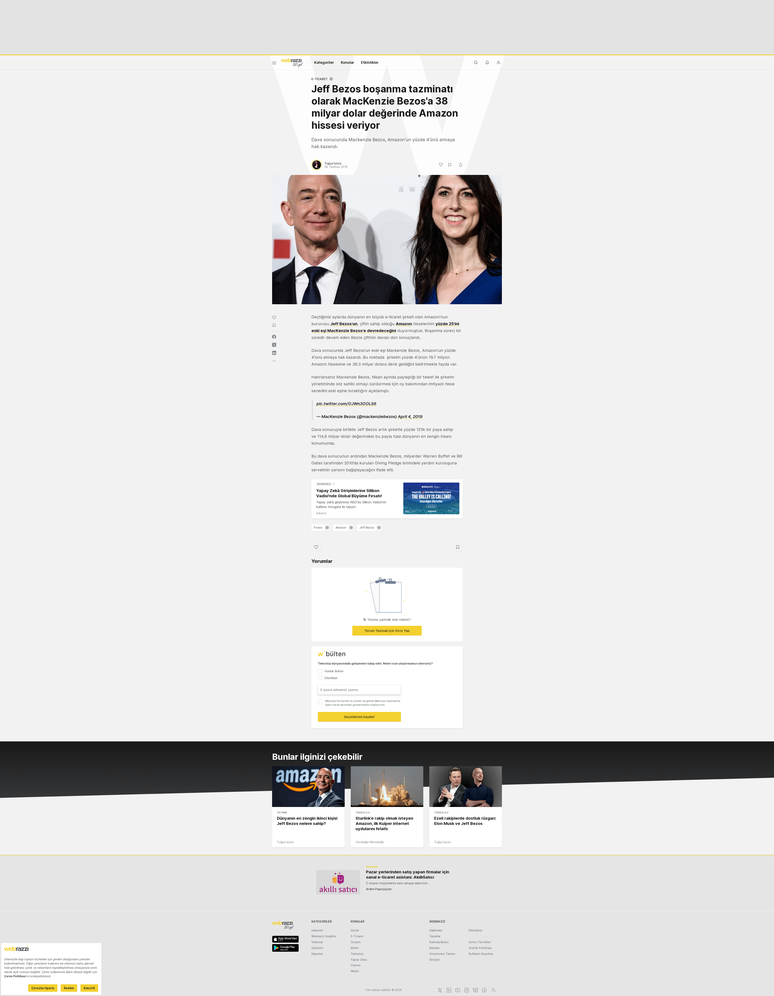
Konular (347, 62)
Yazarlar (434, 936)
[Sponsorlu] (431, 498)
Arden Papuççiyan (379, 889)
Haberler (317, 930)
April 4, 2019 (410, 416)
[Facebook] (484, 989)
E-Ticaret (319, 79)
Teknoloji (363, 812)
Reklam (434, 948)
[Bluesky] (475, 989)
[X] (439, 989)
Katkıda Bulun (438, 942)
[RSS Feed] (492, 989)
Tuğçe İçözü (285, 842)
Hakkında (435, 930)
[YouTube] (457, 989)
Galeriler (317, 948)
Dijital (355, 930)
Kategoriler (324, 62)
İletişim (434, 959)
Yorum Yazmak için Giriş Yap (387, 631)
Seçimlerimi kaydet (359, 717)
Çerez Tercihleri (480, 942)
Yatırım (282, 812)
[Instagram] (466, 989)
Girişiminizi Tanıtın (442, 953)
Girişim (356, 942)
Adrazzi (321, 513)
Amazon (404, 323)
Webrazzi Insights (323, 936)
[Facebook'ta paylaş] (274, 337)
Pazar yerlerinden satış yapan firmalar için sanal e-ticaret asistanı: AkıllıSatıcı (407, 875)
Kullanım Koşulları (481, 953)
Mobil (355, 948)
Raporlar (317, 953)
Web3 (355, 971)
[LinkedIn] (448, 989)
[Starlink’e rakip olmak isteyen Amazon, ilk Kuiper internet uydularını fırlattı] (387, 786)
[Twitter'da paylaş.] (274, 345)
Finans (318, 527)
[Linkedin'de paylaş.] (274, 353)
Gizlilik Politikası (480, 948)
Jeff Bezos (367, 527)
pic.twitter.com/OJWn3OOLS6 (346, 403)
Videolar (317, 942)
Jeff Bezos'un (343, 323)
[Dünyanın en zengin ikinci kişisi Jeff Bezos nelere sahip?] (308, 786)
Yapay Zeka (359, 959)
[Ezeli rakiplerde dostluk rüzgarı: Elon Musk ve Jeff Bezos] (465, 786)
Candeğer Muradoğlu (370, 842)
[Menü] (274, 64)
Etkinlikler (370, 62)
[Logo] (292, 62)
